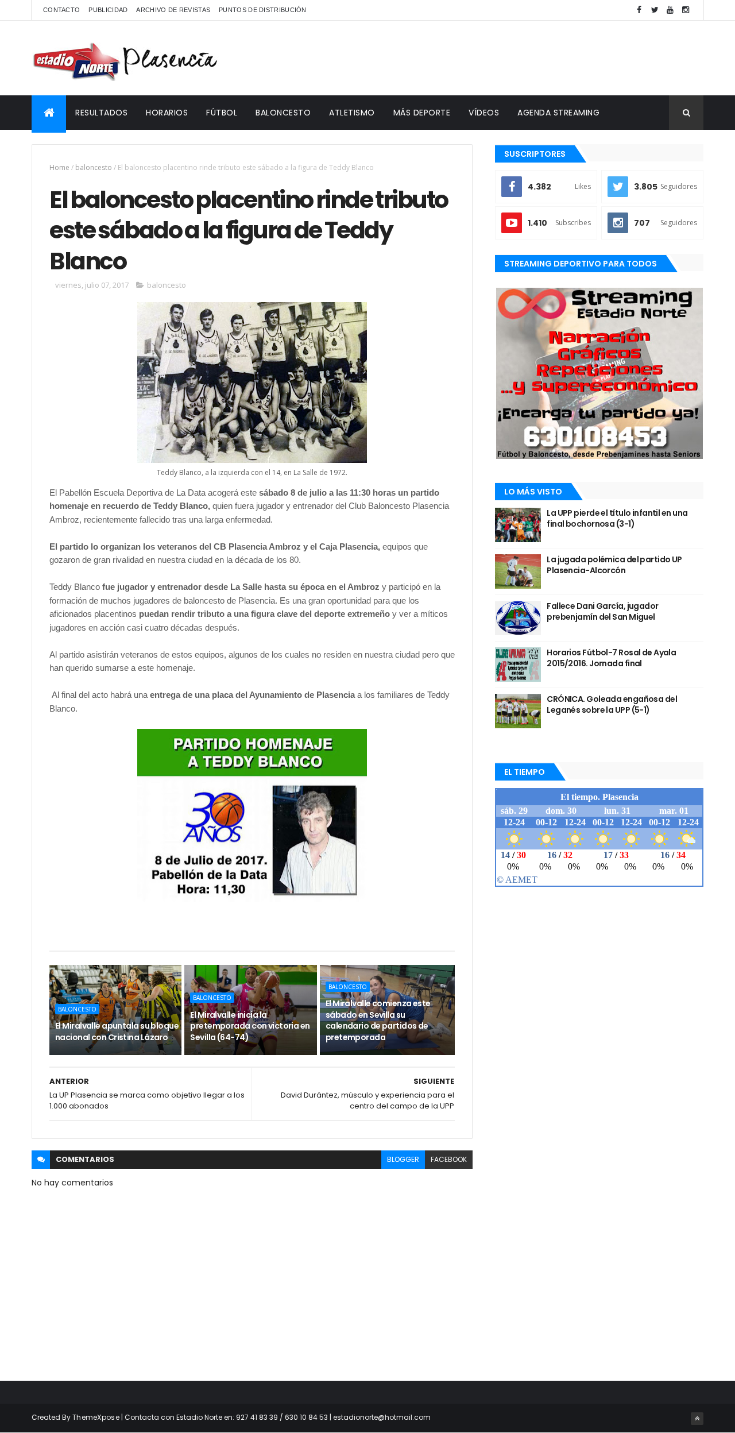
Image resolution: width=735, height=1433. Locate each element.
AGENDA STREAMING (558, 112)
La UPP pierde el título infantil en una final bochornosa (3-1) (617, 518)
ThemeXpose (95, 1417)
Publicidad (107, 9)
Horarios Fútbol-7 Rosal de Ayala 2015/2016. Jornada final (611, 658)
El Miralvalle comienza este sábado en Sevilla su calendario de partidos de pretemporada (378, 1020)
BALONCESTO (283, 112)
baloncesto (93, 167)
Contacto (61, 9)
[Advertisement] (494, 58)
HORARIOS (167, 112)
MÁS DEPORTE (422, 112)
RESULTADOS (101, 112)
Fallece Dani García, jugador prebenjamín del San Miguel (602, 611)
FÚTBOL (221, 112)
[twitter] (654, 10)
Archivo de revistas (173, 9)
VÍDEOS (484, 112)
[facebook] (639, 10)
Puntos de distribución (263, 9)
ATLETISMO (352, 112)
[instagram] (685, 10)
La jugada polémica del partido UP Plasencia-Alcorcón (614, 565)
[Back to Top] (697, 1418)
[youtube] (670, 10)
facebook (449, 1159)
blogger (403, 1159)
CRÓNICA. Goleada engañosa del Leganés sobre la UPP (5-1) (612, 704)
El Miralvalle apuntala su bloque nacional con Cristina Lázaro (117, 1031)
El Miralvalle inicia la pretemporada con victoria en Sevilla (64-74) (250, 1026)
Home (59, 167)
